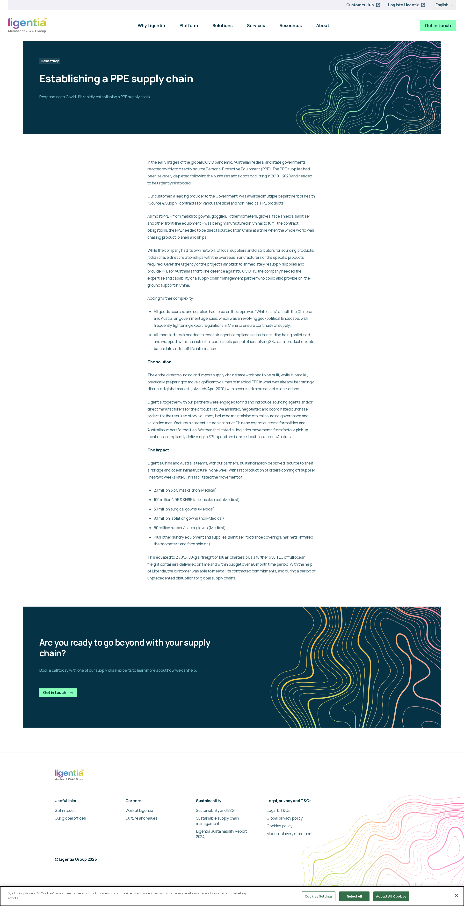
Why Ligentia (151, 25)
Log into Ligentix (403, 5)
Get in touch (438, 25)
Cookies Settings (319, 896)
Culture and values (141, 818)
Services (256, 25)
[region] (232, 896)
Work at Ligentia (139, 810)
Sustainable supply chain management (217, 820)
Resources (291, 25)
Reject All (354, 896)
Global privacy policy (285, 818)
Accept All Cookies (391, 896)
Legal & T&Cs (278, 810)
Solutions (222, 25)
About (322, 25)
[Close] (456, 895)
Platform (189, 25)
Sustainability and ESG (215, 810)
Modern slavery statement (289, 833)
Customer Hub (360, 5)
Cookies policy (279, 826)
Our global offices (70, 818)
